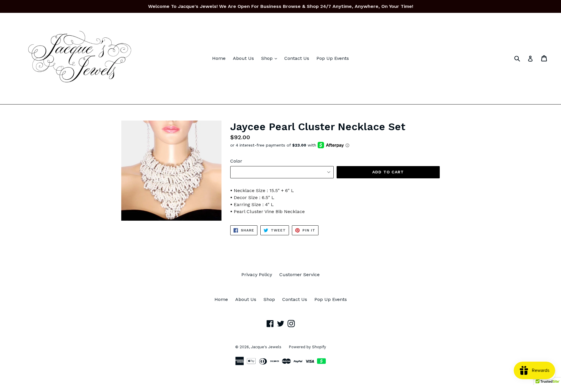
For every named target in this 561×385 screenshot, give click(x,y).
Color (236, 161)
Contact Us (296, 58)
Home (219, 58)
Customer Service (299, 274)
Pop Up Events (332, 58)
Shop (270, 58)
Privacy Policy (256, 274)
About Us (243, 58)
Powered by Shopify (307, 347)
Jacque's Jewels (266, 347)
